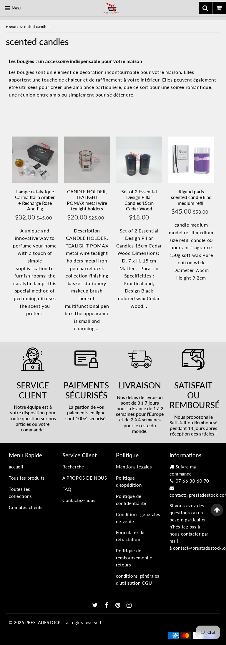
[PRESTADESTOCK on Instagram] (129, 605)
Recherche (73, 466)
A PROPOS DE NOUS (84, 478)
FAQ (67, 489)
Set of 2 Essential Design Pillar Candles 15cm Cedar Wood (139, 200)
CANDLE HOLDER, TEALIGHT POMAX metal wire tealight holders (87, 200)
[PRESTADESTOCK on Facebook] (107, 605)
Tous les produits (27, 478)
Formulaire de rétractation (130, 536)
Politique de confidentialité (131, 499)
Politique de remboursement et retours (135, 557)
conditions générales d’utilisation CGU (137, 579)
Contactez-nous (78, 500)
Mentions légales (134, 466)
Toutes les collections (20, 492)
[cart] (219, 8)
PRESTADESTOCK (43, 622)
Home (11, 26)
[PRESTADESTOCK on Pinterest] (118, 605)
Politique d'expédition (129, 481)
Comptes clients (26, 507)
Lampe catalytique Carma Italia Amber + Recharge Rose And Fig (35, 200)
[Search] (205, 8)
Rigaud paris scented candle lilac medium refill (191, 197)
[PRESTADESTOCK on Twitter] (96, 605)
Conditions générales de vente (138, 518)
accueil (16, 466)
